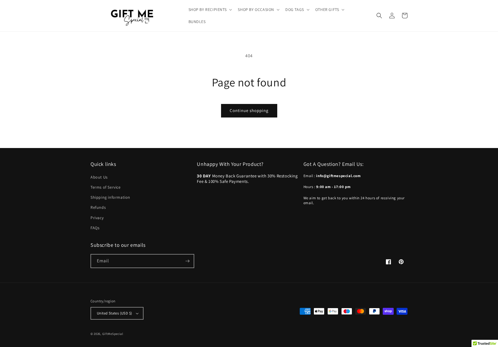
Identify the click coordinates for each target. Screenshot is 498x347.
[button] (210, 9)
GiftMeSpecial (112, 334)
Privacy (96, 217)
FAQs (94, 227)
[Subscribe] (187, 261)
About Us (99, 177)
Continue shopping (249, 110)
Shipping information (110, 197)
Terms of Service (105, 187)
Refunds (98, 207)
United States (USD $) (114, 313)
